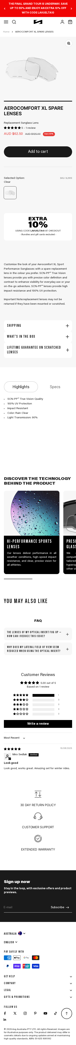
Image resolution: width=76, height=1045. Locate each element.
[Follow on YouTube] (45, 1013)
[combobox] (15, 933)
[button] (12, 128)
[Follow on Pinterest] (35, 1013)
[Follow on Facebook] (5, 1013)
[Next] (71, 8)
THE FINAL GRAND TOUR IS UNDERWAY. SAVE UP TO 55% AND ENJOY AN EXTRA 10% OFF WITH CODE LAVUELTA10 (38, 8)
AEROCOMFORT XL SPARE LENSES (34, 32)
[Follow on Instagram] (25, 1013)
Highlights (20, 387)
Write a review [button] (38, 723)
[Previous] (4, 8)
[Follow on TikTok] (55, 1013)
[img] (12, 749)
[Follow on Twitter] (15, 1013)
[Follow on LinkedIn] (5, 1020)
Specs (55, 387)
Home (6, 32)
